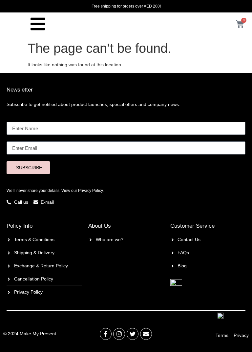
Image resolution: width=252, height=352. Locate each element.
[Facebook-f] (106, 334)
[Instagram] (119, 334)
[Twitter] (132, 334)
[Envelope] (146, 334)
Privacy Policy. (91, 190)
